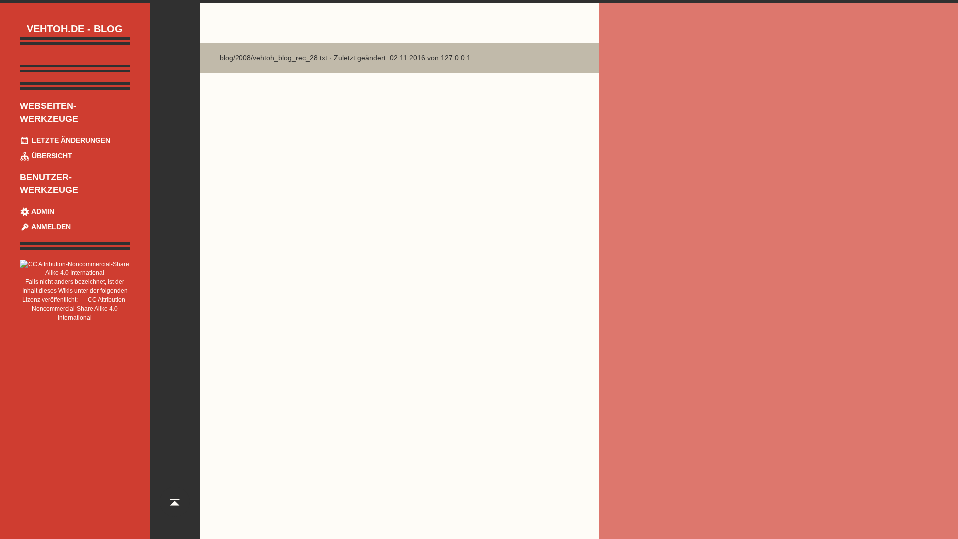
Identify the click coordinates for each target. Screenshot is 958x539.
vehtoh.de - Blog (75, 28)
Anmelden (50, 227)
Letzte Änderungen (70, 140)
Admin (42, 211)
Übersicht (51, 156)
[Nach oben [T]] (175, 511)
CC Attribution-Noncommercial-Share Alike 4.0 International (79, 308)
